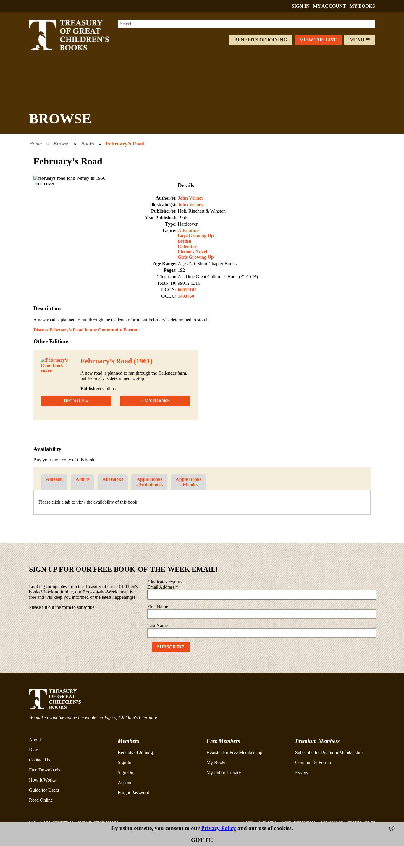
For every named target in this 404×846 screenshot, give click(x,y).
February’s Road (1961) (116, 361)
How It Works (42, 779)
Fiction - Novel (192, 251)
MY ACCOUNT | (331, 6)
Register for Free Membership (234, 752)
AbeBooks (112, 479)
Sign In (124, 762)
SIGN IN (301, 6)
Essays (301, 772)
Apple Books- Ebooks (188, 482)
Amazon (54, 479)
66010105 (187, 289)
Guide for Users (44, 789)
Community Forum (313, 762)
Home (35, 144)
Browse (61, 144)
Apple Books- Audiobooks (149, 482)
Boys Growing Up (196, 235)
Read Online (41, 800)
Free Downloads (44, 769)
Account (126, 782)
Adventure (188, 230)
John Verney (190, 197)
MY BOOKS (362, 6)
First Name (157, 606)
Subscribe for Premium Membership (329, 752)
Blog (33, 749)
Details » (76, 400)
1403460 (186, 296)
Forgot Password (133, 792)
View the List (318, 39)
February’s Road (125, 144)
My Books (216, 762)
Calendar (187, 246)
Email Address (162, 587)
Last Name (157, 625)
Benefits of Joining (260, 39)
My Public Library (223, 772)
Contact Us (39, 759)
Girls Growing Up (196, 257)
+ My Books (155, 400)
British (184, 241)
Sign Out (126, 772)
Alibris (82, 479)
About (35, 739)
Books (87, 144)
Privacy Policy (218, 828)
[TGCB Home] (77, 48)
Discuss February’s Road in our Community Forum (85, 329)
